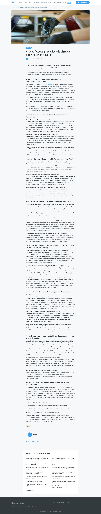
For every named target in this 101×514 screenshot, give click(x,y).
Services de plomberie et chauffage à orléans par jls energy (37, 489)
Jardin (54, 2)
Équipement (44, 2)
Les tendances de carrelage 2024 (34, 481)
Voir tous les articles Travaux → (34, 441)
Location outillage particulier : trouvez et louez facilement (63, 482)
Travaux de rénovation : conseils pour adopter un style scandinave (37, 468)
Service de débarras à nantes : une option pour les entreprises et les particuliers (37, 459)
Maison (59, 2)
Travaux (69, 2)
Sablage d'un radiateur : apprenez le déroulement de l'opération (34, 472)
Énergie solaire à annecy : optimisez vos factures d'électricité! (62, 486)
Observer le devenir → (83, 2)
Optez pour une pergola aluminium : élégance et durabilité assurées (63, 459)
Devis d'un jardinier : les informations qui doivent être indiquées (62, 472)
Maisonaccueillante (17, 503)
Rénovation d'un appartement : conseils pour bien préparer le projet (36, 463)
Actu (25, 2)
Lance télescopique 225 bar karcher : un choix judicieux (37, 485)
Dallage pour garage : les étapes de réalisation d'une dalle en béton (63, 477)
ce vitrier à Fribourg (49, 84)
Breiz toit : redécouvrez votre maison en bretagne (62, 463)
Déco (29, 2)
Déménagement (36, 2)
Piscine (64, 2)
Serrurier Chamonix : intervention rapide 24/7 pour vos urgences (37, 477)
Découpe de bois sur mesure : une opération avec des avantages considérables (63, 468)
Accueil (21, 2)
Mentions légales (60, 502)
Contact (68, 502)
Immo (49, 2)
